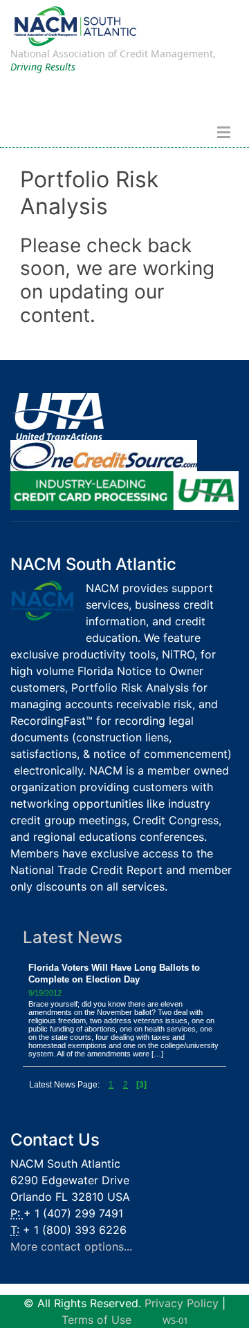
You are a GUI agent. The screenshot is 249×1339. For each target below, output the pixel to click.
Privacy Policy (182, 1303)
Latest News (72, 937)
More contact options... (71, 1246)
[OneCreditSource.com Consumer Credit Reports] (103, 455)
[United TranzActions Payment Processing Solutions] (57, 416)
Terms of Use (96, 1320)
